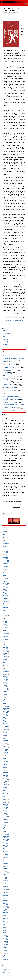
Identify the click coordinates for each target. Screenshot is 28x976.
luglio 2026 (5, 531)
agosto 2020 (5, 639)
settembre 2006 (6, 894)
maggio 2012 (5, 790)
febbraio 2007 (5, 886)
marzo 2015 (5, 738)
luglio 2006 (5, 897)
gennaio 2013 (5, 778)
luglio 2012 (5, 787)
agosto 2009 (5, 840)
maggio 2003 (5, 955)
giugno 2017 (5, 697)
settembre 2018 (6, 674)
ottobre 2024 (5, 563)
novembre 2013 (6, 763)
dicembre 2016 (6, 706)
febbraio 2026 (5, 539)
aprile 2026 (5, 536)
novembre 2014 (6, 744)
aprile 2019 (5, 664)
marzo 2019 (5, 665)
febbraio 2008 (5, 868)
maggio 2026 (5, 534)
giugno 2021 (5, 624)
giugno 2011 (5, 807)
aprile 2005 (5, 920)
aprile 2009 (5, 846)
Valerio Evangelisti (17, 320)
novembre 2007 (6, 872)
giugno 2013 (5, 770)
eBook (21, 317)
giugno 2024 (5, 569)
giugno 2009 (5, 843)
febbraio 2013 (5, 776)
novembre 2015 (6, 726)
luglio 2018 (5, 677)
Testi (4, 336)
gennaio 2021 (5, 632)
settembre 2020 (6, 638)
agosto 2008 (5, 859)
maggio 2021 (5, 625)
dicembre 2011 (6, 798)
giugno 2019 (5, 660)
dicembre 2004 (6, 926)
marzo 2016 (5, 720)
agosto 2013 (5, 767)
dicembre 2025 (6, 542)
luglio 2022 (5, 604)
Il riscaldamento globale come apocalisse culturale (13, 353)
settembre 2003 (6, 949)
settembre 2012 (6, 784)
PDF (15, 317)
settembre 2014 (6, 747)
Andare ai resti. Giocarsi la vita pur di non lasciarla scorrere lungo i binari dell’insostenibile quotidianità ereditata (13, 360)
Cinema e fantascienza (9, 376)
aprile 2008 (5, 865)
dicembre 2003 (6, 944)
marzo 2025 (5, 555)
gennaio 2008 (5, 869)
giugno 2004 (5, 935)
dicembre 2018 (6, 670)
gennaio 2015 (5, 741)
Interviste (5, 335)
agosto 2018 (5, 676)
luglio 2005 (5, 915)
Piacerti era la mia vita (7, 364)
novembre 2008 (6, 854)
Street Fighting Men (7, 401)
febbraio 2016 (5, 721)
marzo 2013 (5, 775)
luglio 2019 (5, 659)
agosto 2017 (5, 694)
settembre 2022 (6, 601)
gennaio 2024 (5, 577)
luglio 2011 (5, 805)
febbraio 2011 (5, 813)
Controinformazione (7, 333)
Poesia (4, 338)
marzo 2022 (5, 610)
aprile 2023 (5, 590)
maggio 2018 (5, 680)
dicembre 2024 (6, 560)
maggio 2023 (5, 589)
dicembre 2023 (6, 578)
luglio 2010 (5, 824)
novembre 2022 (6, 598)
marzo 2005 (5, 921)
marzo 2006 (5, 903)
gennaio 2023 (5, 595)
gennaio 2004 (5, 942)
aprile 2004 (5, 938)
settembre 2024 (6, 564)
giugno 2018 (5, 679)
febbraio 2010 (5, 831)
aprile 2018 (5, 682)
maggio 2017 (5, 699)
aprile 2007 (5, 883)
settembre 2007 (6, 875)
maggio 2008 (5, 863)
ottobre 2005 (5, 910)
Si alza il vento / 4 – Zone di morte (10, 402)
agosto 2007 (5, 877)
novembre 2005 (6, 909)
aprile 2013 (5, 773)
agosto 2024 (5, 566)
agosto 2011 (5, 804)
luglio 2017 (5, 696)
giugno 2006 (5, 898)
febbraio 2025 (5, 557)
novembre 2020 (6, 635)
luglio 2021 (5, 622)
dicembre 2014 (6, 743)
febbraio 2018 (5, 685)
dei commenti (7, 970)
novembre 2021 (6, 616)
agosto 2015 (5, 731)
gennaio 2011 (5, 814)
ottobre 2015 (5, 728)
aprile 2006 (5, 901)
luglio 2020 (5, 641)
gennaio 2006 (5, 906)
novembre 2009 (6, 836)
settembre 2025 (6, 546)
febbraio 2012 (5, 795)
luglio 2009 (5, 842)
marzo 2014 (5, 756)
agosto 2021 (5, 621)
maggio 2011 (5, 808)
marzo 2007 (5, 885)
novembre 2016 (6, 708)
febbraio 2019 (5, 667)
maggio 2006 (5, 900)
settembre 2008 (6, 857)
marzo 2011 (5, 811)
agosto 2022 (5, 603)
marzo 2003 (5, 958)
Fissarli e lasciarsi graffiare (8, 363)
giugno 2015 (5, 734)
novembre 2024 (6, 561)
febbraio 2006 (5, 904)
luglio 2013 (5, 769)
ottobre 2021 (5, 618)
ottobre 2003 (5, 947)
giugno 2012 (5, 788)
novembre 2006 (6, 891)
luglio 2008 (5, 860)
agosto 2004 (5, 932)
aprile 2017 (5, 700)
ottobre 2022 (5, 600)
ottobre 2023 (5, 581)
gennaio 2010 (5, 833)
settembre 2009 (6, 839)
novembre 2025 (6, 543)
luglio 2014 (5, 750)
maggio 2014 (5, 753)
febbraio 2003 (5, 959)
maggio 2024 (5, 571)
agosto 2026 (5, 529)
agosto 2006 (5, 895)
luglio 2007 (5, 878)
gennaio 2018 (5, 686)
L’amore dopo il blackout (8, 390)
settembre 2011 (6, 802)
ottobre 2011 (5, 801)
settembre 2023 (6, 583)
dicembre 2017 (6, 688)
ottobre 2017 (5, 691)
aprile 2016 (5, 718)
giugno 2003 (5, 953)
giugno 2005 (5, 917)
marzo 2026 (5, 537)
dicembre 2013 (6, 761)
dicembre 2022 (6, 596)
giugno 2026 (5, 532)
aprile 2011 (5, 810)
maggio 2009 (5, 845)
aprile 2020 (5, 645)
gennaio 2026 (5, 540)
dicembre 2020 (6, 633)
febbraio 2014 (5, 758)
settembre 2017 (6, 692)
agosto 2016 (5, 712)
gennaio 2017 (5, 705)
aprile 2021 (5, 627)
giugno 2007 (5, 880)
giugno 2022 (5, 606)
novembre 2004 (6, 927)
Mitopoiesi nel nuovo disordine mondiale (11, 392)
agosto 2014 (5, 749)
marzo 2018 (5, 683)
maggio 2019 (5, 662)
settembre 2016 (6, 711)
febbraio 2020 (5, 648)
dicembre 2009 (6, 834)
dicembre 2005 (6, 907)
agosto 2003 (5, 950)
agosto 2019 (5, 657)
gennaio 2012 (5, 796)
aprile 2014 (5, 755)
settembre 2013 (6, 766)
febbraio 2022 (5, 612)
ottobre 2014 (5, 746)
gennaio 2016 (5, 723)
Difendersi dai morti (7, 410)
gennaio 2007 (5, 888)
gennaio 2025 (5, 558)
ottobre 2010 (5, 819)
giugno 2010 (5, 825)
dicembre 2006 (6, 889)
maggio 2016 (5, 717)
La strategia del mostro (7, 382)
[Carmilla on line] (14, 2)
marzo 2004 (5, 939)
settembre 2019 (6, 656)
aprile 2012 (5, 792)
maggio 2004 (5, 936)
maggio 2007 (5, 881)
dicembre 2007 (6, 871)
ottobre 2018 (5, 673)
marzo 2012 (5, 793)
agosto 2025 (5, 548)
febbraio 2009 (5, 849)
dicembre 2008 (6, 853)
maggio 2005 (5, 918)
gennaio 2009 (5, 851)
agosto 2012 (5, 785)
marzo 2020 (5, 647)
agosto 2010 (5, 822)
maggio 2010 (5, 827)
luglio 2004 (5, 933)
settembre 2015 (6, 729)
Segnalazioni (5, 345)
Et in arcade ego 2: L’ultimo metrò (10, 395)
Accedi (4, 967)
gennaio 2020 (5, 650)
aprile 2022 (5, 609)
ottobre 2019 (5, 654)
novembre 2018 (6, 671)
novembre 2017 (6, 689)
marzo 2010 (5, 830)
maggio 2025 (5, 552)
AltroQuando (5, 347)
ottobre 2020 (5, 636)
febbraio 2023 (5, 593)
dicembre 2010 (6, 816)
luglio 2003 (5, 952)
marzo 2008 (5, 866)
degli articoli (6, 969)
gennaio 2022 (5, 613)
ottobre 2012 (5, 782)
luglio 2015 (5, 732)
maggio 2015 (5, 735)
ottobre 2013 (5, 764)
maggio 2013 (5, 772)
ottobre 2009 (5, 837)
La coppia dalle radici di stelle (9, 356)
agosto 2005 (5, 913)
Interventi (5, 330)
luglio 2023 (5, 586)
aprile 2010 (5, 828)
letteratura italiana (9, 320)
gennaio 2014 (5, 760)
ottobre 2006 (5, 892)
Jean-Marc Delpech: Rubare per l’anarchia (11, 373)
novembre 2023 (6, 580)
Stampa (9, 317)
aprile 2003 (5, 956)
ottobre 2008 (5, 856)
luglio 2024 (5, 568)
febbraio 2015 (5, 740)
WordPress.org (6, 972)
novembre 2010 (6, 817)
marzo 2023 (5, 592)
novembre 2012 (6, 781)
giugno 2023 (5, 587)
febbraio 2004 (5, 941)
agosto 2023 (5, 584)
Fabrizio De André (15, 319)
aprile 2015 (5, 737)
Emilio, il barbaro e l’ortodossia (9, 385)
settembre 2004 (6, 930)
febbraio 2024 (5, 575)
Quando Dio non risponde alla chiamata (11, 399)
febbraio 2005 (5, 923)
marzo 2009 (5, 848)
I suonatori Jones (6, 344)
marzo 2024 (5, 574)
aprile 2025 (5, 554)
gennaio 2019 (5, 668)
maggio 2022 (5, 607)
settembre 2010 (6, 820)
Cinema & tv (5, 339)
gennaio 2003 (5, 961)
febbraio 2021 (5, 630)
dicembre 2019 (6, 651)
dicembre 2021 (6, 615)
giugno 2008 (5, 862)
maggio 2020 (5, 644)
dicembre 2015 (6, 724)
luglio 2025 (5, 549)
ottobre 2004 (5, 929)
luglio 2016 (5, 714)
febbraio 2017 (5, 703)
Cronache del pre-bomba (8, 342)
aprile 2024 (5, 572)
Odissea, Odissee (6, 381)
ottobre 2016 (5, 709)
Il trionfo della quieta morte (8, 384)
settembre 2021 (6, 619)
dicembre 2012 (6, 779)
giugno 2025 (5, 551)
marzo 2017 (5, 702)
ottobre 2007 (5, 874)
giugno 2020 (5, 642)
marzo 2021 (5, 628)
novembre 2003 (6, 945)
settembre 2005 (6, 912)
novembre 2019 (6, 653)
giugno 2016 (5, 715)
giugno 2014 (5, 752)
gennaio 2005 (5, 924)
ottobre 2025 (5, 545)
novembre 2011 (6, 799)
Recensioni (16, 12)
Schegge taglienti (6, 341)
